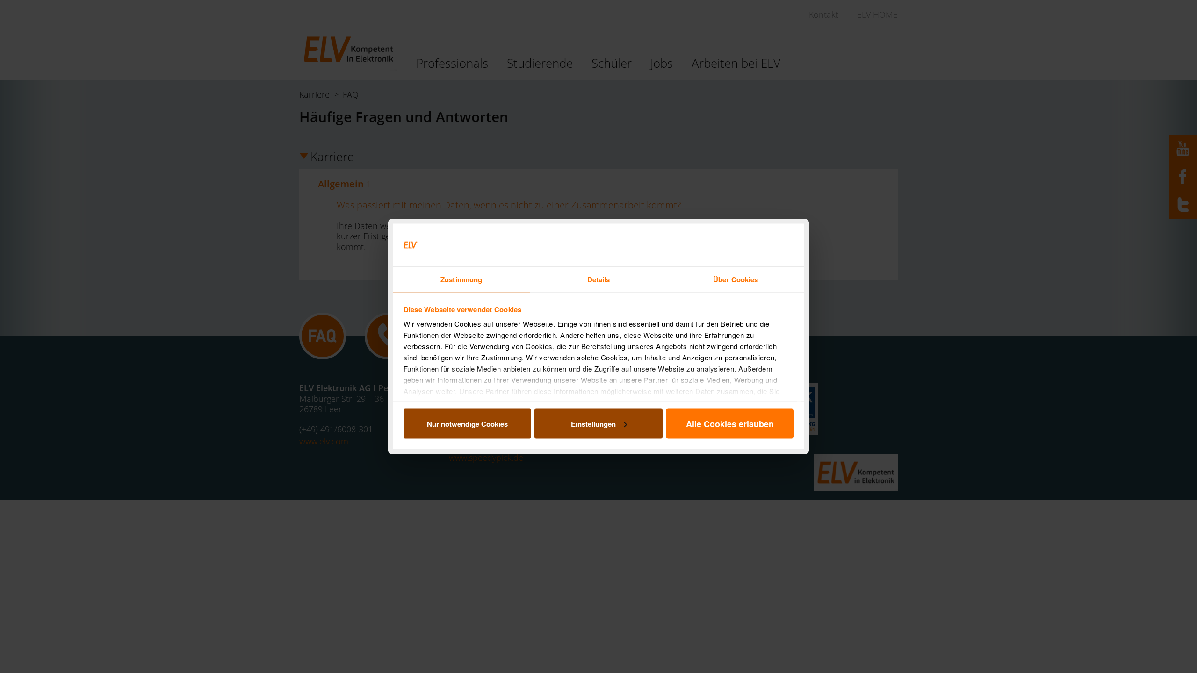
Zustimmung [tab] (461, 279)
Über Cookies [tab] (735, 279)
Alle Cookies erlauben (730, 423)
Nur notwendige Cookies (467, 423)
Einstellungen (593, 423)
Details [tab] (598, 279)
